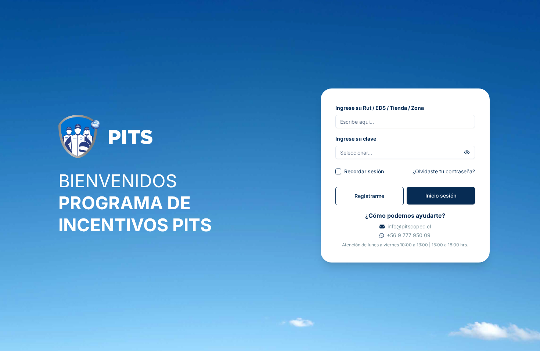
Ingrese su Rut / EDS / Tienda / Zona (379, 108)
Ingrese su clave (355, 138)
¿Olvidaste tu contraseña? (444, 171)
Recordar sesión (364, 171)
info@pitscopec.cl (409, 226)
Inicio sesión (440, 195)
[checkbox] (338, 171)
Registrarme (369, 196)
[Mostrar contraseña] (467, 152)
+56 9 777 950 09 (409, 235)
